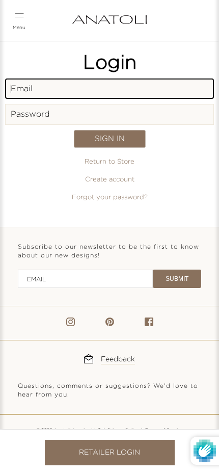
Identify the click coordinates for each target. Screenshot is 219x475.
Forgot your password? (110, 197)
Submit (177, 278)
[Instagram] (70, 324)
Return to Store (109, 161)
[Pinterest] (109, 324)
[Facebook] (149, 324)
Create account (109, 179)
